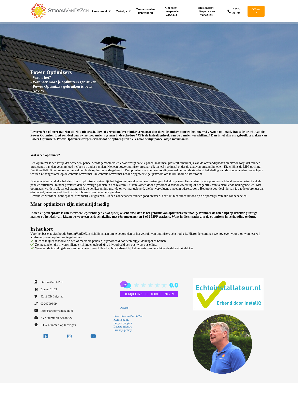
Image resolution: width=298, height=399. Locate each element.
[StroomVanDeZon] (149, 299)
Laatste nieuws (123, 326)
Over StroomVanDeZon (128, 316)
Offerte (124, 307)
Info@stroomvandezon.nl (57, 310)
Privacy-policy (123, 330)
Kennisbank (121, 319)
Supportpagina (123, 323)
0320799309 (49, 303)
